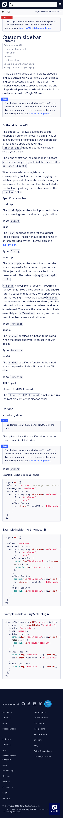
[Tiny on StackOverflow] (28, 704)
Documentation (41, 717)
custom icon (9, 244)
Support (37, 740)
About (5, 765)
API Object (11, 52)
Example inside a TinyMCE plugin (20, 67)
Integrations (39, 729)
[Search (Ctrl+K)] (33, 4)
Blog (36, 745)
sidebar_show (13, 60)
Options (8, 56)
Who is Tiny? (8, 770)
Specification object (16, 49)
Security (6, 798)
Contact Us (7, 787)
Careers (6, 776)
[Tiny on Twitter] (40, 704)
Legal (4, 793)
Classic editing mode (39, 113)
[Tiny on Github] (23, 704)
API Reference (40, 734)
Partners (6, 782)
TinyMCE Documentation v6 (46, 11)
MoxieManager (9, 729)
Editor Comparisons (43, 751)
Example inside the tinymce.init (19, 64)
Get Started (39, 723)
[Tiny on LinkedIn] (34, 704)
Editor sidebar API (13, 45)
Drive (4, 723)
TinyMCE (6, 717)
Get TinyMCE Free (42, 756)
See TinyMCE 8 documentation (35, 28)
